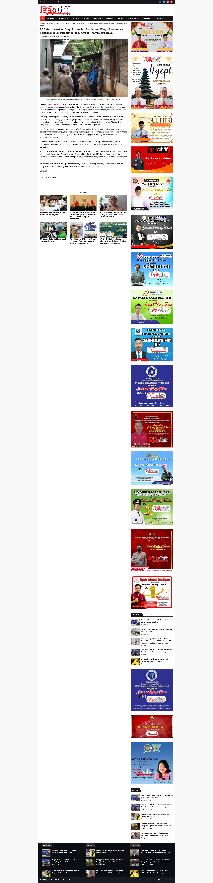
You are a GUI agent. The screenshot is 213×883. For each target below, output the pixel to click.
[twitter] (164, 1)
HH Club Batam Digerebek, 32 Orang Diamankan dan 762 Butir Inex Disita (113, 214)
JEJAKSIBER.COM (50, 880)
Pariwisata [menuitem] (145, 19)
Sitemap (65, 2)
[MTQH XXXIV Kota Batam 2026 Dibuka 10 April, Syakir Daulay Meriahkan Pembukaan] (113, 230)
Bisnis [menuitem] (120, 19)
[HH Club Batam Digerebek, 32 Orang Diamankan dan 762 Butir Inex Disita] (113, 203)
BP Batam (49, 23)
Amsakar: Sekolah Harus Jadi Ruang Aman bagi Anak (52, 213)
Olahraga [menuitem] (159, 19)
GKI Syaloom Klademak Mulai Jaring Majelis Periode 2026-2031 (157, 630)
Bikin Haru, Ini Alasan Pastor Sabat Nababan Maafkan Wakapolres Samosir (155, 851)
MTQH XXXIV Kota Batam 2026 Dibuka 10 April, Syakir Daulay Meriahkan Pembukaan (113, 241)
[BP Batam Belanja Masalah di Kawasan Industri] (53, 230)
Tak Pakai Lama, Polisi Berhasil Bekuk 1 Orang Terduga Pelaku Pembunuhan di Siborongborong (155, 862)
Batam (47, 177)
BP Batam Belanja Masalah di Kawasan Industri (53, 240)
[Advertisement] (132, 10)
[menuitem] (42, 18)
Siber (71, 2)
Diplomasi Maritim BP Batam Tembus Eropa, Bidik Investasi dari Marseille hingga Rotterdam (83, 215)
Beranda (42, 2)
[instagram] (167, 1)
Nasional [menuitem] (63, 19)
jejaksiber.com (46, 37)
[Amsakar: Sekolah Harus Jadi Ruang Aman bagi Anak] (53, 203)
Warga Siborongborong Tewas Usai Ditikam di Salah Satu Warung (154, 660)
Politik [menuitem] (74, 19)
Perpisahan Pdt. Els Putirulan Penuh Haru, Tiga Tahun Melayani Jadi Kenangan (156, 651)
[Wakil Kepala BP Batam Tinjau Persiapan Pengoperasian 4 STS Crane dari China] (83, 230)
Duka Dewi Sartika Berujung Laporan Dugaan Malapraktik (155, 815)
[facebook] (160, 1)
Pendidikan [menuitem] (97, 19)
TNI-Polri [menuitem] (109, 19)
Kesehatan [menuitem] (132, 19)
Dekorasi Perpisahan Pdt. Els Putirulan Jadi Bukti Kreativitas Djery (157, 621)
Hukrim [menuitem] (85, 19)
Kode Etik (57, 2)
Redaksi (50, 2)
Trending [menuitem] (50, 19)
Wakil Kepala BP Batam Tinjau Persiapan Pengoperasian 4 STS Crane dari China (83, 241)
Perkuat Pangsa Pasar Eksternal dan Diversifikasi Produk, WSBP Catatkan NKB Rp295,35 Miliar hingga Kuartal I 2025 (156, 641)
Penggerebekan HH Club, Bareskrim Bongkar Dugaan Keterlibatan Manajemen (157, 825)
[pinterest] (171, 1)
